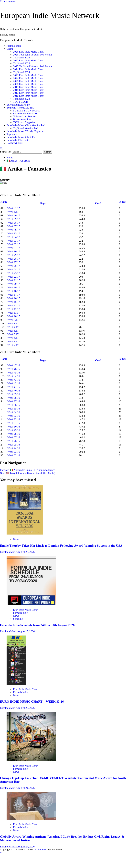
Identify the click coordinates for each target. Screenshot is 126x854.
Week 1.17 (13, 211)
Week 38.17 (13, 222)
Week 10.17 (13, 316)
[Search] (1, 148)
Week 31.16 (13, 423)
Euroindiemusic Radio (18, 104)
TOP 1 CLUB (20, 101)
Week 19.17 (13, 287)
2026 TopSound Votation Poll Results (32, 54)
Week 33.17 (13, 240)
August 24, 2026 (26, 788)
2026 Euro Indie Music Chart (28, 51)
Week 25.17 (13, 265)
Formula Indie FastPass (25, 113)
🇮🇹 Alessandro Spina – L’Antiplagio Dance (27, 470)
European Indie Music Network (49, 15)
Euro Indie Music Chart (25, 610)
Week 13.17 (13, 305)
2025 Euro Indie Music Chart (28, 60)
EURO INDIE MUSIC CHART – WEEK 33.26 (32, 701)
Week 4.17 (13, 337)
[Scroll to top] (1, 852)
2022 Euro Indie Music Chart (28, 78)
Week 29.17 (13, 255)
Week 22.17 (13, 276)
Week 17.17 (13, 294)
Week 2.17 (13, 345)
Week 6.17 (13, 330)
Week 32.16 (13, 419)
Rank (3, 201)
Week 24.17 (13, 269)
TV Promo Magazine (24, 122)
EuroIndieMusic (8, 552)
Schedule (18, 618)
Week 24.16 (13, 448)
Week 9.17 (13, 319)
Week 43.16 (13, 379)
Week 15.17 (13, 301)
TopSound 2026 (21, 57)
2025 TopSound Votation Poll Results (32, 66)
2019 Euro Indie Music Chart (28, 87)
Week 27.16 (13, 437)
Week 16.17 (13, 298)
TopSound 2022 (21, 98)
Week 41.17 (13, 208)
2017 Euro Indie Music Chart (28, 92)
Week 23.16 (13, 451)
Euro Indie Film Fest (17, 140)
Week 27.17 (13, 262)
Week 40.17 (13, 215)
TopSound (12, 134)
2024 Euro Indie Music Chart (28, 69)
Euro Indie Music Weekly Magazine (25, 131)
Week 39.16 (13, 394)
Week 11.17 (13, 312)
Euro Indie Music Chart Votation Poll (26, 125)
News (16, 539)
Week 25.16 (13, 444)
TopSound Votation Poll (25, 128)
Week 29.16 (13, 430)
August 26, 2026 (26, 552)
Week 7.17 (13, 327)
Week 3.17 (13, 341)
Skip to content (8, 1)
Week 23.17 (13, 273)
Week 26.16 (13, 441)
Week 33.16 (13, 415)
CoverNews (41, 849)
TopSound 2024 (21, 72)
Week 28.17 (13, 258)
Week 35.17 (13, 233)
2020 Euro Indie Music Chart (28, 84)
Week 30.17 (13, 251)
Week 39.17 (13, 219)
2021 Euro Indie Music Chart (28, 81)
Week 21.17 (13, 280)
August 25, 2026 (26, 631)
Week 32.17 (13, 244)
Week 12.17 (13, 309)
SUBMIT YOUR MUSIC (20, 107)
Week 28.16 (13, 433)
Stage (43, 203)
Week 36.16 (13, 405)
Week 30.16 (13, 426)
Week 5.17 (13, 334)
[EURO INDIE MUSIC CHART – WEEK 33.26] (16, 683)
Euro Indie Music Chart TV (21, 137)
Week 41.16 (13, 387)
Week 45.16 (13, 372)
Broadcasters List (22, 119)
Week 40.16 (13, 390)
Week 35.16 (13, 408)
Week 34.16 (13, 412)
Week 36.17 (13, 229)
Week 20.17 (13, 283)
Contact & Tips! (15, 143)
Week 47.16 (13, 365)
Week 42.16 (13, 383)
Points (122, 201)
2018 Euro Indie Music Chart (28, 90)
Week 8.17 (13, 323)
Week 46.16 (13, 369)
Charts (10, 48)
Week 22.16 (13, 455)
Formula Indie (14, 45)
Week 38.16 (13, 397)
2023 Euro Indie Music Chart (28, 75)
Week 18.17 (13, 291)
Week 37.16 (13, 401)
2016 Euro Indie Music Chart (28, 95)
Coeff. (98, 203)
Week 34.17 (13, 237)
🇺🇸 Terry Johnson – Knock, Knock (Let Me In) (27, 473)
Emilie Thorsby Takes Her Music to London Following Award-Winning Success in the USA (61, 545)
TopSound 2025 (21, 63)
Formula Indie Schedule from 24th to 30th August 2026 (37, 625)
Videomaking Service (24, 116)
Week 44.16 (13, 376)
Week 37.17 (13, 226)
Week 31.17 (13, 247)
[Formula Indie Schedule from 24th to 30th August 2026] (31, 604)
